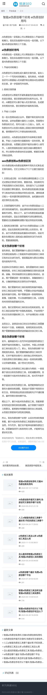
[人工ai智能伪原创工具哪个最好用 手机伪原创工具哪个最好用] (10, 522)
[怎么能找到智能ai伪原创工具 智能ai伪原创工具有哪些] (10, 558)
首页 (3, 11)
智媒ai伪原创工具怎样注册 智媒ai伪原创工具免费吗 (30, 592)
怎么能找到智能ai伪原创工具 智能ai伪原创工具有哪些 (31, 555)
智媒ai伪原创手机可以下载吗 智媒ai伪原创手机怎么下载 (31, 611)
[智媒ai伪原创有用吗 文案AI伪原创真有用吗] (10, 485)
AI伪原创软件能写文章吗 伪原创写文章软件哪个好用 (31, 501)
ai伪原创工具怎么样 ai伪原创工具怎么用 (30, 537)
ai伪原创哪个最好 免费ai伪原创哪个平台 (30, 573)
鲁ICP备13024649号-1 (25, 692)
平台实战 (12, 11)
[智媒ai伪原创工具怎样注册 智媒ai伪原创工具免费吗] (10, 594)
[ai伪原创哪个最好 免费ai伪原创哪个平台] (10, 576)
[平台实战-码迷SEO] (23, 6)
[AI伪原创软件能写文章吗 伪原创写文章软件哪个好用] (10, 504)
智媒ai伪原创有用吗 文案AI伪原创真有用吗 (31, 483)
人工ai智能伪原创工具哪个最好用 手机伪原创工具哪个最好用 (31, 520)
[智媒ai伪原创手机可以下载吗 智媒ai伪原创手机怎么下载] (10, 613)
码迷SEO (14, 692)
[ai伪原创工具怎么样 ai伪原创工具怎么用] (10, 540)
